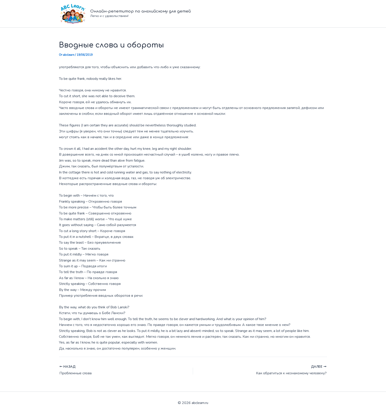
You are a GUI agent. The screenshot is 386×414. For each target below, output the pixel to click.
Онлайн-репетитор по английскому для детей (140, 11)
